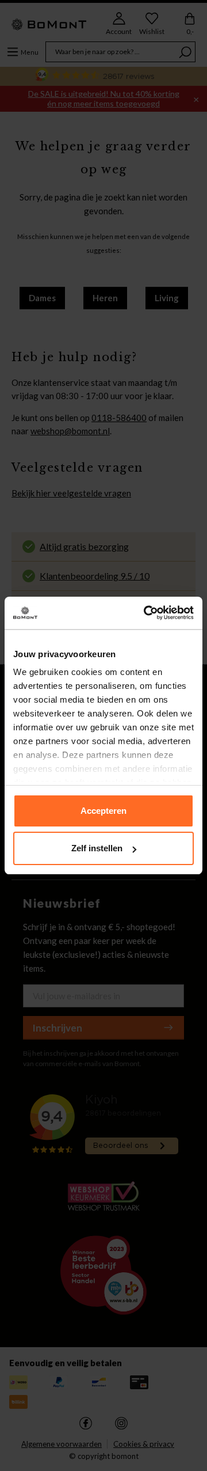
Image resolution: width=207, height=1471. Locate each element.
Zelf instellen (96, 848)
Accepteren (103, 811)
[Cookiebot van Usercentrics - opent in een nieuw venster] (146, 612)
